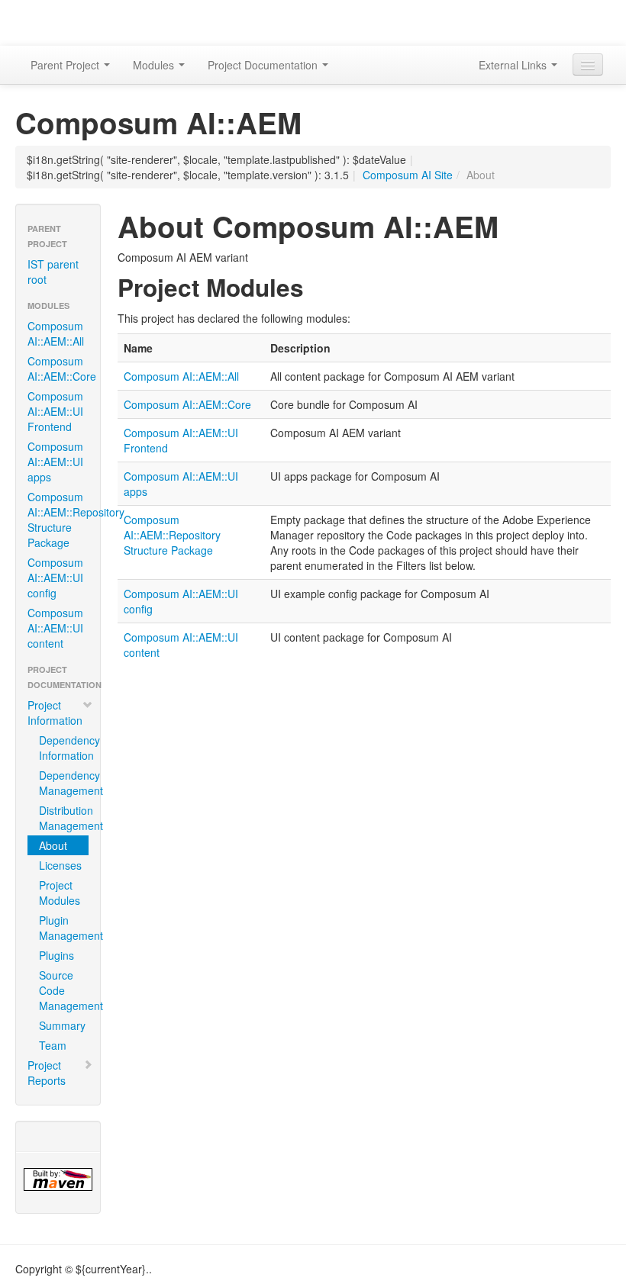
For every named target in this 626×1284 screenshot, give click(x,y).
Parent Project (66, 64)
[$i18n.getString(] (58, 1179)
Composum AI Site (408, 174)
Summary (62, 1025)
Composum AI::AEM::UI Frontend (55, 411)
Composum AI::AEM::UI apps (55, 461)
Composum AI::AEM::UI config (55, 577)
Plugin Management (64, 927)
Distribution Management (64, 818)
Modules (155, 64)
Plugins (56, 955)
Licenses (60, 865)
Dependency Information (64, 747)
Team (52, 1045)
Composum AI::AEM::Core (61, 368)
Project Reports (46, 1072)
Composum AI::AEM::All (55, 333)
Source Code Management (64, 990)
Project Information (54, 712)
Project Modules (59, 892)
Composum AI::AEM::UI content (55, 628)
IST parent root (53, 271)
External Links (514, 64)
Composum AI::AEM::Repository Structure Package (63, 519)
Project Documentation (264, 64)
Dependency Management (64, 783)
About (53, 845)
